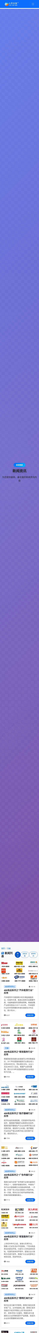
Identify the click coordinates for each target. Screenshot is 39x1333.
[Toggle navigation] (33, 4)
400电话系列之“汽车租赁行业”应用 (18, 991)
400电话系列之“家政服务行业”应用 (18, 1053)
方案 (9, 948)
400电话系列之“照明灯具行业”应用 (18, 1299)
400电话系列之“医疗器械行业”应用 (18, 1114)
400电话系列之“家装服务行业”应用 (18, 1238)
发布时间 (33, 954)
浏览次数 (25, 954)
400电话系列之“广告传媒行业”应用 (18, 1176)
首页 (3, 948)
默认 (18, 954)
